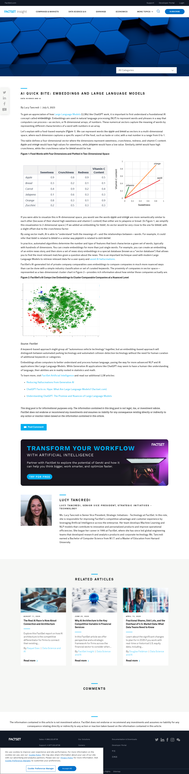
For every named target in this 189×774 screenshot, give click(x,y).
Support (150, 3)
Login (181, 3)
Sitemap (116, 771)
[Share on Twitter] (4, 92)
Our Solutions (84, 739)
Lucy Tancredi (31, 107)
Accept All (67, 768)
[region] (51, 761)
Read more (30, 660)
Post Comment (35, 427)
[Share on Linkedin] (4, 98)
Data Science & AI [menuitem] (77, 11)
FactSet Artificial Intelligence (58, 375)
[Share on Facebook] (4, 104)
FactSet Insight (86, 651)
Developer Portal (167, 3)
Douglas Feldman (138, 651)
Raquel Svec (33, 648)
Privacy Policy (67, 758)
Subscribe (175, 11)
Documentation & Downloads (124, 739)
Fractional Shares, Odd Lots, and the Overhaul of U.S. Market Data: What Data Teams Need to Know (145, 623)
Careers (81, 745)
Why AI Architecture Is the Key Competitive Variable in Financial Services (93, 623)
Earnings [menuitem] (101, 11)
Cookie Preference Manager (41, 768)
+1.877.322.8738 (53, 745)
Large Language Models (67, 114)
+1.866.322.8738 (51, 739)
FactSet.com (10, 3)
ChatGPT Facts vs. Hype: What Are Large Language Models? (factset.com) (67, 389)
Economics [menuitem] (121, 11)
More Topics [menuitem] (144, 11)
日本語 (114, 757)
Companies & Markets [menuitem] (47, 11)
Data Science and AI (31, 98)
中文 (113, 751)
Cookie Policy (35, 755)
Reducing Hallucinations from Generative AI (50, 382)
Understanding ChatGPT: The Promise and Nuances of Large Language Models (69, 396)
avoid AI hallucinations (102, 259)
